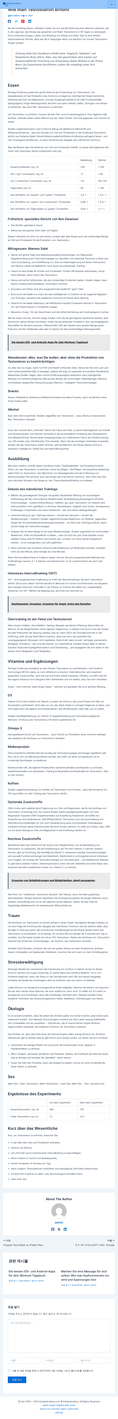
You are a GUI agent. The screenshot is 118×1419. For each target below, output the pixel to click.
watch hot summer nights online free (59, 1408)
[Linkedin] (29, 21)
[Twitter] (16, 21)
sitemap (59, 1412)
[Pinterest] (22, 21)
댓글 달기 (13, 1281)
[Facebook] (9, 21)
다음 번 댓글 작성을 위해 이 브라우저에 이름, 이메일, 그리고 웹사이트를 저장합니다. (53, 1370)
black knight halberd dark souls (59, 1405)
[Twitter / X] (59, 1229)
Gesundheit (24, 1281)
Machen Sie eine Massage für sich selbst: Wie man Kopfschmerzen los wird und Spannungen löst (85, 1275)
